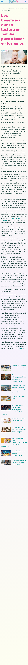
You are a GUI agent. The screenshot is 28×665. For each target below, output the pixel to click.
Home (2, 8)
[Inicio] (13, 1)
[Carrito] (25, 1)
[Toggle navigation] (2, 1)
